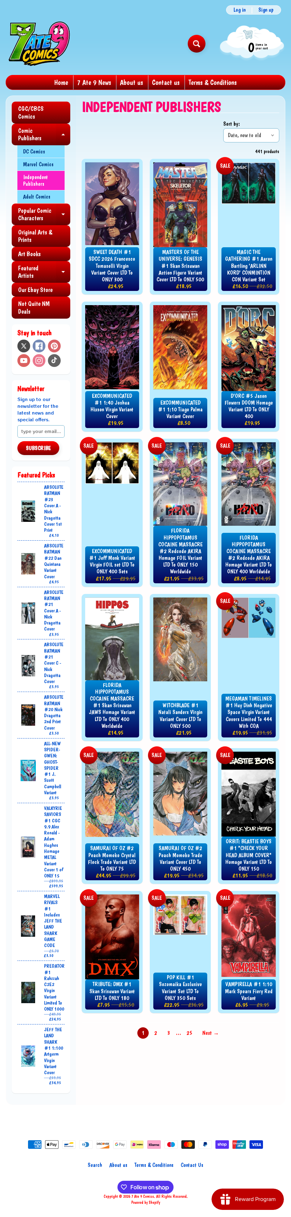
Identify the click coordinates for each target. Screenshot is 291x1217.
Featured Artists (44, 272)
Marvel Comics (38, 164)
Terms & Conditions (212, 82)
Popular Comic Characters (44, 215)
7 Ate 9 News (94, 82)
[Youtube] (23, 360)
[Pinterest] (54, 346)
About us (131, 82)
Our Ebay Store (35, 289)
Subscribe (38, 448)
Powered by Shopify (145, 1202)
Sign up (266, 10)
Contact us (166, 82)
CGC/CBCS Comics (31, 112)
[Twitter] (23, 346)
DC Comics (34, 151)
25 (189, 1032)
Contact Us (192, 1165)
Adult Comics (36, 196)
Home (61, 82)
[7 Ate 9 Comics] (38, 43)
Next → (210, 1032)
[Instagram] (39, 360)
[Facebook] (39, 346)
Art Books (29, 254)
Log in (240, 10)
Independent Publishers (35, 180)
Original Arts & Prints (35, 236)
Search (95, 1165)
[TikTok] (54, 360)
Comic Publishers (44, 135)
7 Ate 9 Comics (142, 1196)
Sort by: (231, 123)
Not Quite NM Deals (34, 307)
